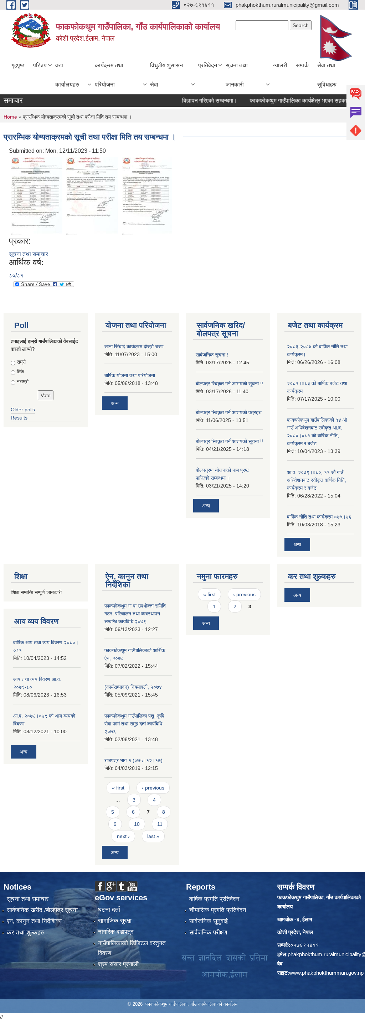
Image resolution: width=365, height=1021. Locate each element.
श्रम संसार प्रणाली (118, 964)
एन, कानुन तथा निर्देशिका (34, 921)
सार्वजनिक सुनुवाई (208, 921)
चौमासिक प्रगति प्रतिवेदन (217, 910)
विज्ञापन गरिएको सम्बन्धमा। (197, 101)
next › (123, 836)
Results (19, 418)
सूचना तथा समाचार (28, 254)
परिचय (40, 65)
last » (153, 836)
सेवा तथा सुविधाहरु (326, 75)
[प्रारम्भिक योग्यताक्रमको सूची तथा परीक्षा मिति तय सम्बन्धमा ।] (36, 195)
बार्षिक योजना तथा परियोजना (129, 375)
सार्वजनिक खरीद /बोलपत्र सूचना (42, 910)
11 (160, 824)
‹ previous (153, 788)
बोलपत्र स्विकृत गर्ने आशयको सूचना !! (229, 383)
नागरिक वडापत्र (115, 931)
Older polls (23, 409)
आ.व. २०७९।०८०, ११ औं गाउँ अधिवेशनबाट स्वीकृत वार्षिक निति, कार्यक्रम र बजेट (316, 480)
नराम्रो (23, 381)
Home (10, 117)
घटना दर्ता (109, 909)
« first (118, 788)
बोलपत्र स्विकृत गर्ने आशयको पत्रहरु (229, 412)
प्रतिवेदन (207, 65)
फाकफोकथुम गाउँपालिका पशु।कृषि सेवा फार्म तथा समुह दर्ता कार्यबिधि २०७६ (134, 723)
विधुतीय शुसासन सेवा (166, 75)
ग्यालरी (280, 65)
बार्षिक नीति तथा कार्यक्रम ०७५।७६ (319, 517)
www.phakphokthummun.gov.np (326, 973)
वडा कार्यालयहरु (67, 75)
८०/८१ (16, 275)
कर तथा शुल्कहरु (25, 932)
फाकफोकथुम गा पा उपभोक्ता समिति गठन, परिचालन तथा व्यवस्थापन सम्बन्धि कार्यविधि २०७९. (135, 613)
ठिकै (20, 371)
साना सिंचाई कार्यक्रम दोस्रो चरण (134, 346)
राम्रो (21, 362)
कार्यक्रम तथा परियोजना (109, 75)
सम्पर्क (302, 65)
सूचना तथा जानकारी (237, 75)
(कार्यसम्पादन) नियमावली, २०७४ (133, 687)
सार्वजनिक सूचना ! (212, 355)
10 (137, 824)
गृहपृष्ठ (18, 65)
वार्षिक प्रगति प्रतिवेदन (214, 899)
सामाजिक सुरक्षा (115, 920)
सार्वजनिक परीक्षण (208, 932)
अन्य (115, 403)
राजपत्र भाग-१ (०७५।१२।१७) (133, 760)
